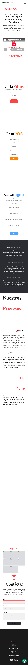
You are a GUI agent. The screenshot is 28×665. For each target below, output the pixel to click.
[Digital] (14, 180)
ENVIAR (14, 623)
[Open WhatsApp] (24, 661)
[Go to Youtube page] (16, 660)
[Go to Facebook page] (12, 660)
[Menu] (25, 3)
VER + (14, 101)
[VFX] (14, 117)
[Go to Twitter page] (11, 660)
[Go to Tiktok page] (17, 660)
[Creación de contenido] (14, 75)
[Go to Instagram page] (14, 577)
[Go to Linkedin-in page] (15, 660)
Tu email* (5, 606)
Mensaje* (5, 612)
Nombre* (5, 599)
